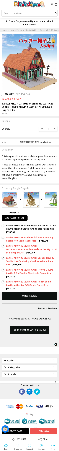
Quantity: (6, 128)
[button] (55, 12)
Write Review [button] (29, 295)
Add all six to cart (14, 218)
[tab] (47, 309)
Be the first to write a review (29, 330)
